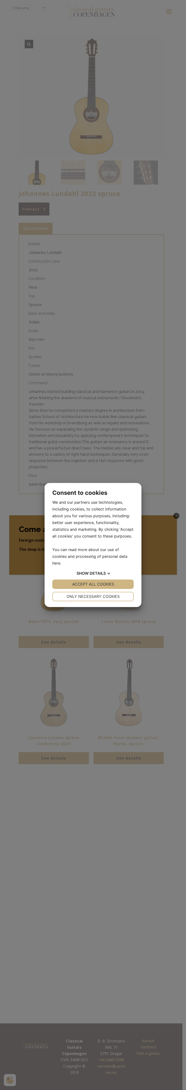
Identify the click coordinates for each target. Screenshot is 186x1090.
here (56, 563)
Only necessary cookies (93, 596)
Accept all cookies (93, 584)
